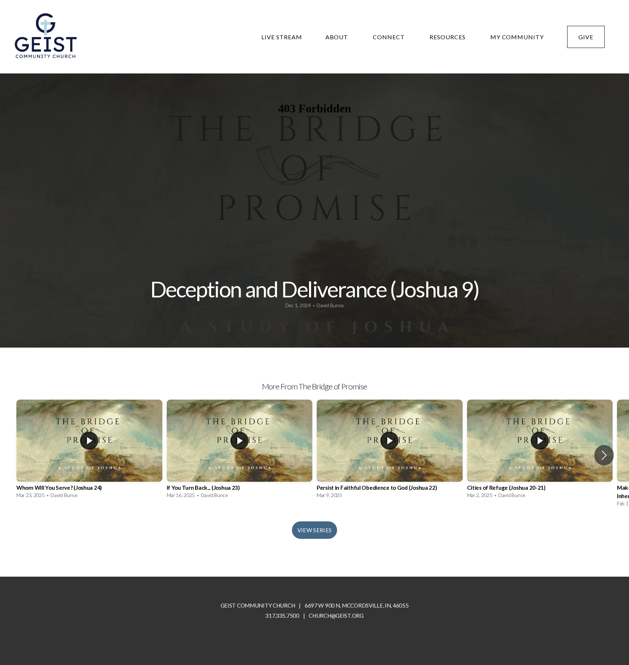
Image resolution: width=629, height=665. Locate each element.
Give (585, 36)
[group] (89, 451)
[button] (604, 455)
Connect (389, 36)
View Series (314, 530)
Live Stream (281, 36)
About (337, 36)
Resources (448, 36)
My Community (517, 36)
